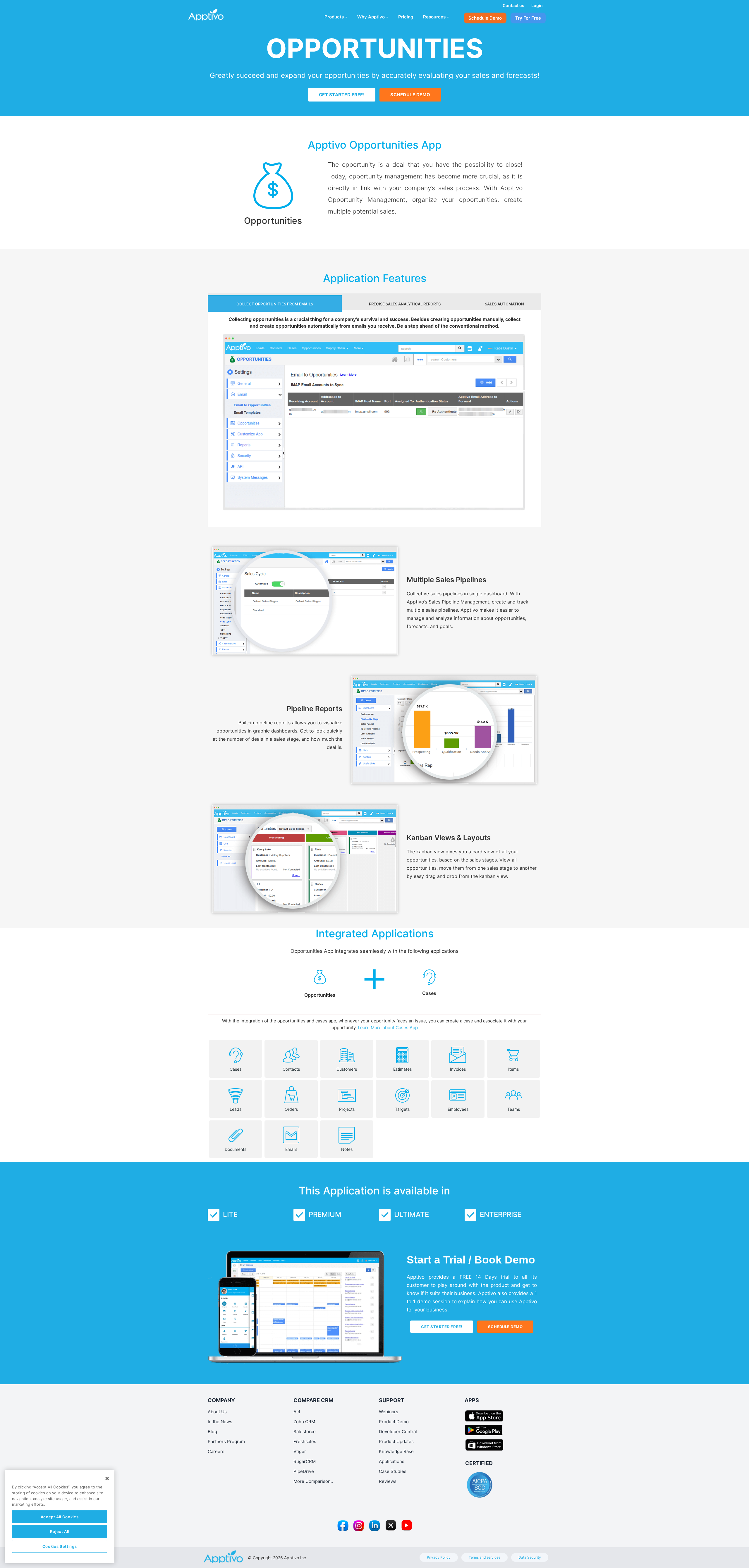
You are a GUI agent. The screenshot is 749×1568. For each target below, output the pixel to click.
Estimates (402, 1069)
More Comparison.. (313, 1481)
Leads (235, 1109)
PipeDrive (303, 1471)
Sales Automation (504, 304)
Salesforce (304, 1431)
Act (296, 1411)
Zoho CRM (304, 1421)
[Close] (107, 1478)
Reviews (387, 1481)
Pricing (405, 17)
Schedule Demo (485, 18)
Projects (347, 1109)
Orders (291, 1109)
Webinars (388, 1411)
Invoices (458, 1069)
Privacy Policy (439, 1557)
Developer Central (398, 1431)
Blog (212, 1431)
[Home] (215, 13)
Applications (391, 1461)
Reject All (59, 1531)
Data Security (529, 1557)
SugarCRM (304, 1461)
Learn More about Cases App (388, 1027)
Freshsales (304, 1441)
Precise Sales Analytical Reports (405, 304)
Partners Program (226, 1441)
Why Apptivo (371, 17)
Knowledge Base (396, 1451)
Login (537, 5)
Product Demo (394, 1421)
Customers (346, 1069)
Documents (235, 1149)
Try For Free (528, 18)
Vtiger (299, 1451)
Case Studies (392, 1471)
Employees (458, 1109)
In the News (220, 1421)
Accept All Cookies (60, 1516)
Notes (347, 1149)
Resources (434, 17)
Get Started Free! (342, 94)
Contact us (513, 5)
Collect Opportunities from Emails (274, 304)
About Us (217, 1411)
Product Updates (396, 1441)
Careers (216, 1451)
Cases (235, 1069)
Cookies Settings (59, 1546)
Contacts (291, 1069)
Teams (513, 1109)
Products (334, 17)
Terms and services (484, 1557)
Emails (291, 1149)
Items (513, 1069)
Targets (402, 1109)
